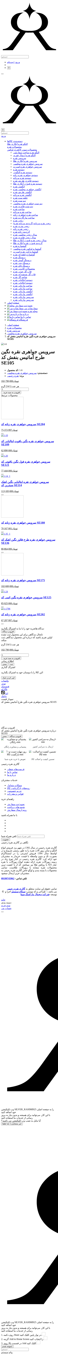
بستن (4, 664)
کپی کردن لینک (8, 678)
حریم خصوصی (14, 791)
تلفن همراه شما (8, 836)
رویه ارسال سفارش (17, 810)
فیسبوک (5, 686)
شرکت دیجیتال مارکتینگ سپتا (35, 894)
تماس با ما (12, 772)
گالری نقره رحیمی (16, 888)
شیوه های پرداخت (16, 807)
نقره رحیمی (13, 376)
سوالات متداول (14, 785)
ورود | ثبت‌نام (13, 62)
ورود (3, 136)
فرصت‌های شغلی (15, 769)
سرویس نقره (13, 330)
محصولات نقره (14, 328)
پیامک (4, 696)
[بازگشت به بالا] (2, 911)
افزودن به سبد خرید (11, 392)
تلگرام (4, 689)
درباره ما (11, 775)
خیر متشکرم (16, 1124)
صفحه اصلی (13, 325)
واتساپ (5, 681)
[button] (32, 141)
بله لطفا (5, 1124)
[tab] (32, 144)
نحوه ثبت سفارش (16, 804)
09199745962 (7, 878)
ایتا (6, 693)
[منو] (2, 73)
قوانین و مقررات (15, 794)
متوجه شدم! (7, 1346)
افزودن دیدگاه (8, 631)
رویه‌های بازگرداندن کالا (18, 788)
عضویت (5, 839)
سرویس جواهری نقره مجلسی (22, 333)
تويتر (3, 683)
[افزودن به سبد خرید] (2, 433)
